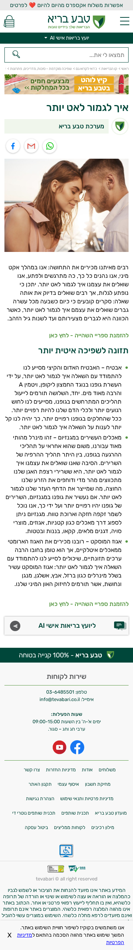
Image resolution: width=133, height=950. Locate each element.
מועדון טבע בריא (111, 813)
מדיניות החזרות (61, 769)
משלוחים (107, 769)
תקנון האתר (40, 784)
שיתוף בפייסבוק (13, 146)
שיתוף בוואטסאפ (50, 146)
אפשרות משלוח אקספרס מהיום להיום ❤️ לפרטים (66, 5)
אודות (87, 769)
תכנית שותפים (75, 813)
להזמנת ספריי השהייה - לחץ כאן (89, 335)
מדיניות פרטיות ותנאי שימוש (86, 798)
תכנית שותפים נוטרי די (33, 813)
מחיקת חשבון (97, 784)
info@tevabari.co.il (60, 699)
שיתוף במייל (31, 146)
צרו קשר (32, 769)
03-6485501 (60, 692)
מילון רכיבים (102, 827)
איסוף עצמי (68, 784)
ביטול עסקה (36, 827)
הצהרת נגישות (40, 798)
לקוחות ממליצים (69, 827)
